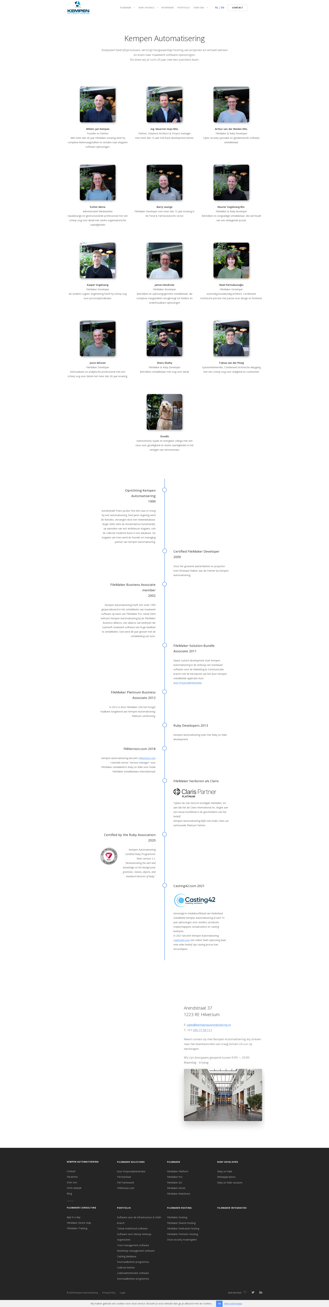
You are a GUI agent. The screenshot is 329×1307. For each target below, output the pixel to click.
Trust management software (133, 1245)
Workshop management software (136, 1250)
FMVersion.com (125, 1188)
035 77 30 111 (202, 1030)
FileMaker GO (174, 1182)
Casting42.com (181, 940)
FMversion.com (147, 758)
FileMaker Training (77, 1228)
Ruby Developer (227, 1162)
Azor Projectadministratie (187, 682)
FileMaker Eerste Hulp (79, 1222)
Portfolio (184, 7)
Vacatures (72, 1176)
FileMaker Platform (177, 1171)
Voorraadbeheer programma (133, 1261)
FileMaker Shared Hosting (181, 1223)
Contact (71, 1171)
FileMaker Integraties (232, 1207)
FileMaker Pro (174, 1176)
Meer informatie (233, 1303)
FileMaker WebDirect (178, 1193)
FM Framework (125, 1182)
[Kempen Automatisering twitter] (253, 1292)
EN (222, 7)
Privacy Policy (108, 1292)
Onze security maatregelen (182, 1239)
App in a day (73, 1217)
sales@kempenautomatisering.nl (209, 1025)
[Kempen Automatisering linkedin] (260, 1292)
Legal (122, 1292)
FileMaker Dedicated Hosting (183, 1228)
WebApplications (226, 1176)
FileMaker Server (176, 1188)
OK (219, 1303)
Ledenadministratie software (133, 1273)
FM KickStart (124, 1176)
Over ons (72, 1182)
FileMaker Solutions (131, 1162)
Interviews (168, 7)
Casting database (126, 1256)
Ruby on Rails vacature (229, 1182)
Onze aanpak (74, 1187)
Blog (69, 1193)
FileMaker (173, 1162)
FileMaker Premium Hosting (182, 1234)
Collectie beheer (126, 1267)
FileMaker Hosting (179, 1207)
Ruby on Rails (224, 1171)
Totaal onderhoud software (132, 1228)
